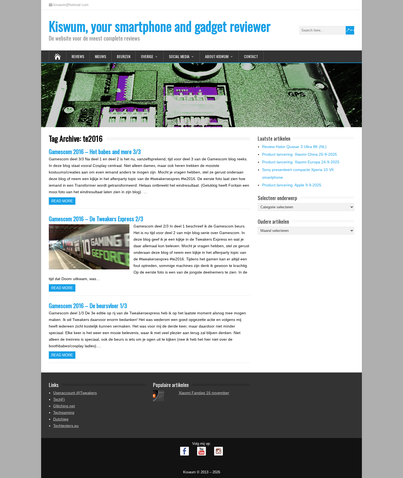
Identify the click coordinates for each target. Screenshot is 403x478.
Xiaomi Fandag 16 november (204, 393)
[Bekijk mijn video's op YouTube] (201, 451)
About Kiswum (216, 56)
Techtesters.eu (66, 425)
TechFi (59, 399)
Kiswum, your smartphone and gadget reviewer (160, 26)
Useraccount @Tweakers (75, 393)
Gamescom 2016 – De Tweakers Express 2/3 (96, 218)
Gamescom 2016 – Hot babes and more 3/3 (95, 151)
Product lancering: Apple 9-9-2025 (291, 185)
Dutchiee (61, 419)
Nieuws (100, 56)
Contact (251, 56)
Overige (147, 56)
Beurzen (123, 56)
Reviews (78, 56)
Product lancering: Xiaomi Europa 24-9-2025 (300, 162)
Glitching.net (64, 406)
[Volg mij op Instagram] (218, 451)
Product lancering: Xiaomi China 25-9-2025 (299, 154)
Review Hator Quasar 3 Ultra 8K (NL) (294, 146)
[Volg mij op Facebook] (184, 451)
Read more (62, 201)
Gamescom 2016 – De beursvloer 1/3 (88, 305)
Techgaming (63, 412)
